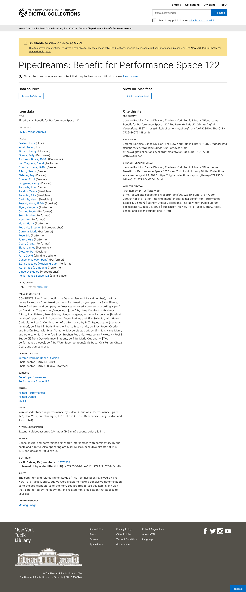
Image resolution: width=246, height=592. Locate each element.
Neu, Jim (24, 219)
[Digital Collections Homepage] (49, 13)
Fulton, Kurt (26, 239)
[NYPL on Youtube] (227, 531)
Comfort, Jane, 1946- (32, 167)
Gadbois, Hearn (28, 199)
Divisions (210, 4)
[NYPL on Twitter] (212, 531)
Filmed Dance (27, 396)
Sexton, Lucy (27, 143)
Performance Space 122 (34, 275)
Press (93, 534)
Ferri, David (26, 255)
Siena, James (27, 247)
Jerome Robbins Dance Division (39, 358)
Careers (94, 539)
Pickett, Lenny (27, 151)
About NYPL (149, 534)
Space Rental (97, 544)
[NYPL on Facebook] (205, 531)
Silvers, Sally (26, 155)
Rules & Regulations (153, 529)
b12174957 (63, 462)
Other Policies (123, 534)
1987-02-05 (44, 287)
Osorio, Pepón (27, 211)
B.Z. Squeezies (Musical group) (38, 263)
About (223, 4)
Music (22, 400)
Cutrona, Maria (28, 231)
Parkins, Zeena (28, 191)
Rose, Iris (24, 235)
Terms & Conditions (126, 539)
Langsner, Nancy (29, 183)
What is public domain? (201, 20)
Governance (123, 544)
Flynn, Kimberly (28, 207)
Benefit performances (32, 377)
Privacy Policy (124, 529)
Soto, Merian (27, 215)
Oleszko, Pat (26, 251)
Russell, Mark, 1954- (31, 203)
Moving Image (27, 505)
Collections (192, 4)
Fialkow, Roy (26, 175)
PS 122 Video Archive (32, 131)
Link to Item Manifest (137, 96)
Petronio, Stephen (30, 227)
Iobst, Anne (26, 147)
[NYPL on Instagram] (220, 531)
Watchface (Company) (33, 267)
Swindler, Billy (27, 195)
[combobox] (181, 12)
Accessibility (96, 529)
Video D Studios (29, 271)
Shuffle (176, 4)
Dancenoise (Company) (33, 259)
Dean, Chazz (27, 243)
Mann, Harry (26, 223)
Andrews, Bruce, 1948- (33, 159)
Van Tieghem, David (31, 163)
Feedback (237, 588)
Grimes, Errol (27, 179)
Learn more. (130, 76)
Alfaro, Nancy (27, 171)
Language (147, 539)
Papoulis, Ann (27, 187)
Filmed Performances (32, 392)
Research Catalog (31, 96)
